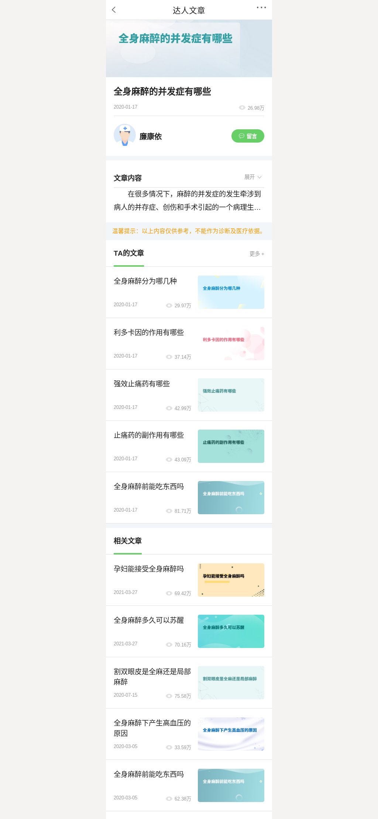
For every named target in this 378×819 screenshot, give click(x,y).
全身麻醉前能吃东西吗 (149, 487)
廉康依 (151, 137)
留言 (252, 136)
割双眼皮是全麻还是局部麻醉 (152, 677)
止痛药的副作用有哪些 (149, 435)
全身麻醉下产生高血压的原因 (152, 728)
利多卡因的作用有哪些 (149, 333)
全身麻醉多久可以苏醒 (149, 620)
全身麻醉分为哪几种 (145, 281)
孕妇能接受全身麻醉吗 (149, 569)
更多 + (257, 254)
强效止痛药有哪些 (142, 384)
